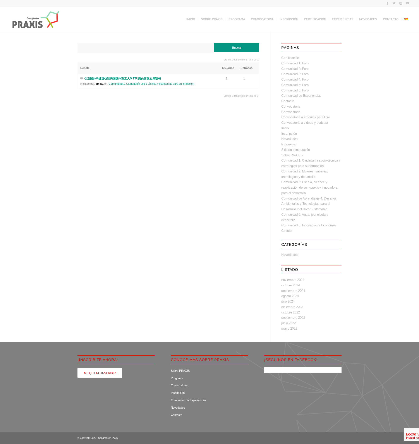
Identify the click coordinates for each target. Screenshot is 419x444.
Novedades (289, 139)
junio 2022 (288, 323)
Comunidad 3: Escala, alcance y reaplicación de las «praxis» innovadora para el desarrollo (309, 187)
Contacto (287, 101)
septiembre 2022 (293, 317)
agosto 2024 (290, 296)
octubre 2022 (290, 312)
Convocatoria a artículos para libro (305, 117)
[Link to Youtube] (407, 3)
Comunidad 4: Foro (295, 79)
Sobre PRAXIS (292, 155)
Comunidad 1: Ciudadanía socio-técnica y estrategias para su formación (151, 83)
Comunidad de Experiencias (301, 95)
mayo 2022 (289, 328)
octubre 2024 (290, 285)
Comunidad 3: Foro (295, 74)
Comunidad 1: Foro (295, 63)
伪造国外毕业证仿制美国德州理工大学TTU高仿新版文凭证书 (122, 78)
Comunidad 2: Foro (295, 69)
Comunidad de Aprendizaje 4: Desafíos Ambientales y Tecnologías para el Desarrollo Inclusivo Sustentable (309, 203)
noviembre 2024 (292, 280)
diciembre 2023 (292, 307)
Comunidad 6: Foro (295, 90)
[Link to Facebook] (388, 3)
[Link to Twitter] (394, 3)
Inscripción (289, 133)
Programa (288, 144)
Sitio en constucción (295, 149)
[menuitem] (191, 19)
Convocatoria (290, 106)
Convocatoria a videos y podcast (304, 122)
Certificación (290, 58)
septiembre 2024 (293, 291)
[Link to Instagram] (401, 3)
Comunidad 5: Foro (295, 85)
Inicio (285, 128)
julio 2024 (288, 301)
